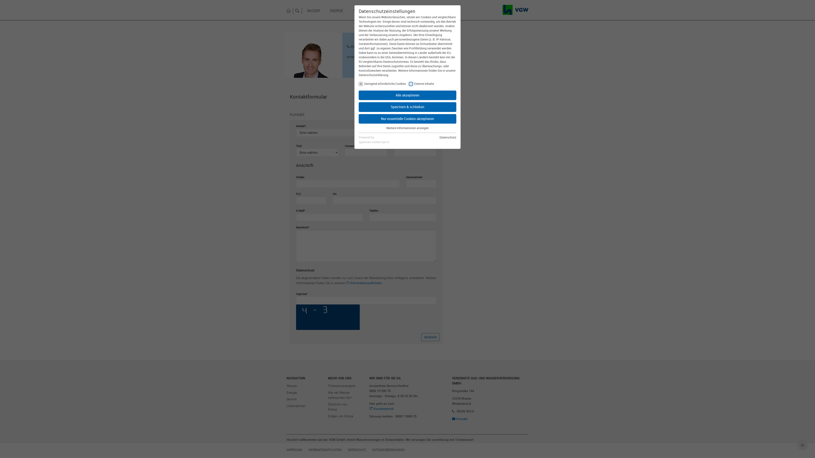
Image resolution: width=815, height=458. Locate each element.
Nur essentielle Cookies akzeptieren (407, 118)
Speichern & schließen (407, 107)
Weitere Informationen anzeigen (407, 128)
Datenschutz (448, 137)
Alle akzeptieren (407, 95)
